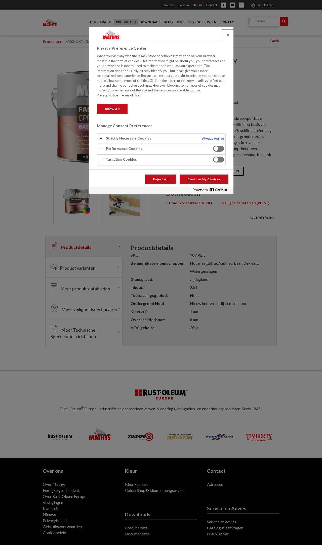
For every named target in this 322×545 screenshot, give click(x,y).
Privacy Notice (107, 95)
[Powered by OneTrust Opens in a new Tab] (212, 191)
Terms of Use (129, 95)
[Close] (227, 35)
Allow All (112, 109)
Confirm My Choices (203, 179)
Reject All (161, 179)
